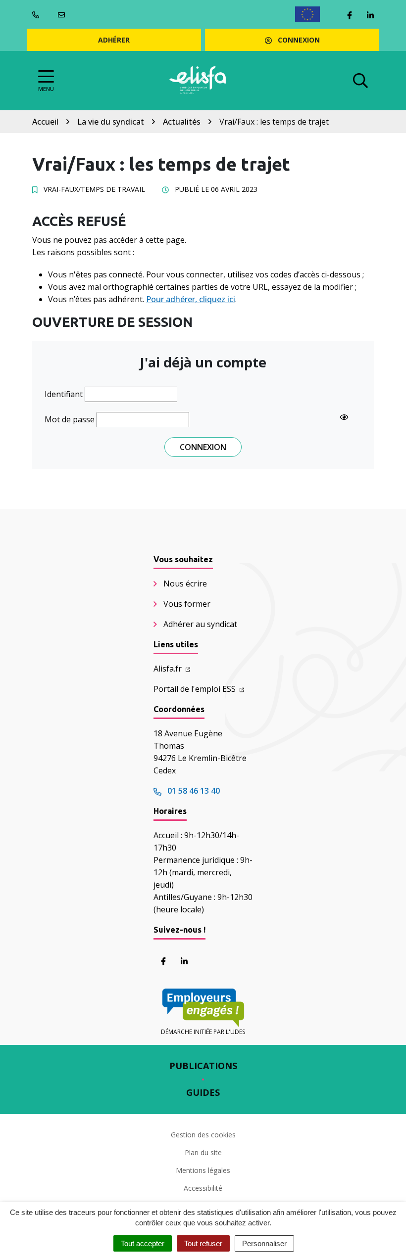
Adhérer (114, 40)
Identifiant (64, 394)
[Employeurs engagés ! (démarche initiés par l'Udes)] (203, 1008)
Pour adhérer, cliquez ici (190, 299)
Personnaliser (264, 1243)
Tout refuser (203, 1243)
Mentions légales (203, 1170)
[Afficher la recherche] (360, 80)
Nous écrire (185, 583)
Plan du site (203, 1152)
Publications (203, 1066)
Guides (203, 1092)
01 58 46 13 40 (192, 790)
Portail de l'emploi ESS (195, 688)
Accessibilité (203, 1188)
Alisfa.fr (168, 668)
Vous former (186, 603)
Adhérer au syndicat (200, 624)
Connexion (298, 40)
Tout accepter (142, 1243)
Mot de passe (70, 419)
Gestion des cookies (203, 1134)
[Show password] (344, 417)
